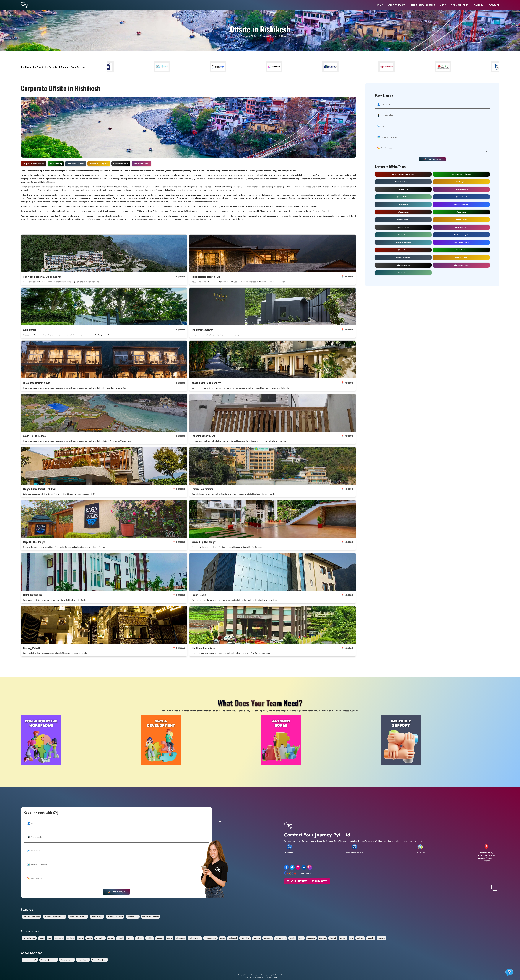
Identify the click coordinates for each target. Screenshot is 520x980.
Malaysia (322, 938)
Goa (49, 938)
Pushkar (149, 938)
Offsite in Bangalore (403, 265)
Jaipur (41, 938)
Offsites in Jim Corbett (115, 916)
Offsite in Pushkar (403, 227)
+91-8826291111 (319, 881)
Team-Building (55, 163)
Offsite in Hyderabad (403, 257)
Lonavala (160, 938)
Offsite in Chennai (461, 257)
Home (379, 5)
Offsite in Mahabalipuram (461, 242)
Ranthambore (281, 938)
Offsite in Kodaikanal (461, 250)
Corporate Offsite (248, 36)
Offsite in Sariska (403, 273)
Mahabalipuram (210, 938)
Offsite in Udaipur (461, 220)
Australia (371, 938)
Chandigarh (180, 938)
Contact (494, 5)
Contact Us (247, 977)
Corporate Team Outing (33, 163)
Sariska (292, 938)
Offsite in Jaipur (461, 182)
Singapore (311, 938)
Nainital (129, 938)
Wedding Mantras (67, 959)
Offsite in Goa (403, 189)
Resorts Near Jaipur (99, 959)
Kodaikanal (233, 938)
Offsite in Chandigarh (461, 235)
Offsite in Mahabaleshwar (403, 242)
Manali (80, 938)
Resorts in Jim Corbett (48, 959)
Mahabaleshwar (195, 938)
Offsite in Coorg (403, 235)
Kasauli (110, 938)
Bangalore (268, 938)
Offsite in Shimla (403, 204)
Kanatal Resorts (82, 959)
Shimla (89, 938)
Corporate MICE (121, 163)
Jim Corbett (100, 938)
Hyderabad (245, 938)
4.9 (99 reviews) (305, 873)
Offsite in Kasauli (403, 212)
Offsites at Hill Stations (150, 916)
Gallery (478, 5)
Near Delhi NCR (29, 938)
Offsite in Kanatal (461, 212)
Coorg (169, 938)
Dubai (301, 938)
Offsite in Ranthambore (461, 265)
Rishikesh (70, 938)
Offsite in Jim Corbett (461, 204)
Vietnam (343, 938)
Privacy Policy (272, 977)
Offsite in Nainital (403, 220)
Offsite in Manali (461, 197)
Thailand (333, 938)
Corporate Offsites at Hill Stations (403, 174)
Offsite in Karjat (403, 250)
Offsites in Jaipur (97, 916)
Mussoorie (59, 938)
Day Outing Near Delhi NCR (461, 174)
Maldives (360, 938)
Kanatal (120, 938)
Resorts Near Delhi (30, 959)
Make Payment (258, 977)
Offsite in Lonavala (461, 227)
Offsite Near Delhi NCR (403, 182)
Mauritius (381, 938)
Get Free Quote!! (141, 163)
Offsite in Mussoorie (461, 189)
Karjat (222, 938)
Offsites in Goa (132, 916)
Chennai (256, 938)
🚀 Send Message (432, 159)
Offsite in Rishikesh (403, 197)
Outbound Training (75, 163)
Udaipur (139, 938)
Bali (351, 938)
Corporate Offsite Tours (31, 916)
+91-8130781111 (299, 881)
